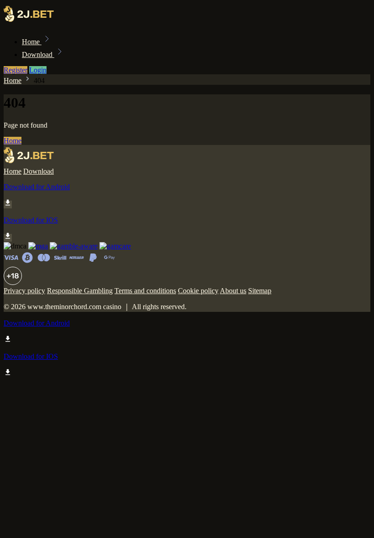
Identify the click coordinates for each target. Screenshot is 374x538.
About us (233, 291)
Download (38, 54)
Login (38, 70)
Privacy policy (24, 291)
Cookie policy (198, 291)
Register (15, 70)
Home (32, 42)
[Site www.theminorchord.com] (35, 22)
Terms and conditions (145, 291)
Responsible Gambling (80, 291)
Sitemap (259, 291)
